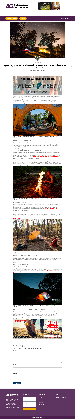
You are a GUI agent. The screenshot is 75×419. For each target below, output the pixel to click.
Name (14, 364)
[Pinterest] (63, 18)
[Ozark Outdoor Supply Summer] (37, 338)
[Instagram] (58, 397)
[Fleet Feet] (37, 95)
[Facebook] (61, 18)
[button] (69, 18)
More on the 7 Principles (36, 165)
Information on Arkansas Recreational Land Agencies (35, 148)
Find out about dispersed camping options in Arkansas (45, 156)
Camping (43, 70)
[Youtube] (67, 18)
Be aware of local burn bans (51, 208)
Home (16, 12)
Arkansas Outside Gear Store (52, 12)
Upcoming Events (37, 12)
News (29, 12)
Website (15, 373)
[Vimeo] (65, 397)
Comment (15, 350)
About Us (22, 12)
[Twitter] (65, 18)
